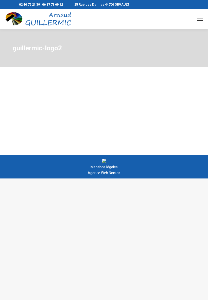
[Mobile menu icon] (200, 19)
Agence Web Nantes (104, 173)
